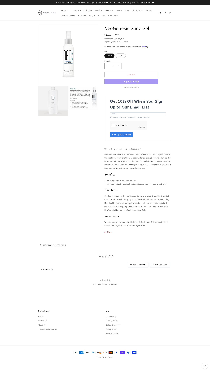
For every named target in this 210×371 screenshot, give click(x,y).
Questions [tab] (45, 269)
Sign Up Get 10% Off (121, 135)
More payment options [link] (131, 87)
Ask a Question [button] (139, 264)
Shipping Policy (111, 321)
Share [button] (109, 232)
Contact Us (42, 321)
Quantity (107, 61)
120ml (109, 56)
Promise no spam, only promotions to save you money (129, 117)
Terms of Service (111, 333)
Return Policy (110, 316)
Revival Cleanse (108, 357)
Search (41, 316)
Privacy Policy (110, 329)
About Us (41, 325)
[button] (76, 10)
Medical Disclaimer (112, 325)
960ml (120, 56)
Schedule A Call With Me (47, 329)
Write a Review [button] (161, 264)
